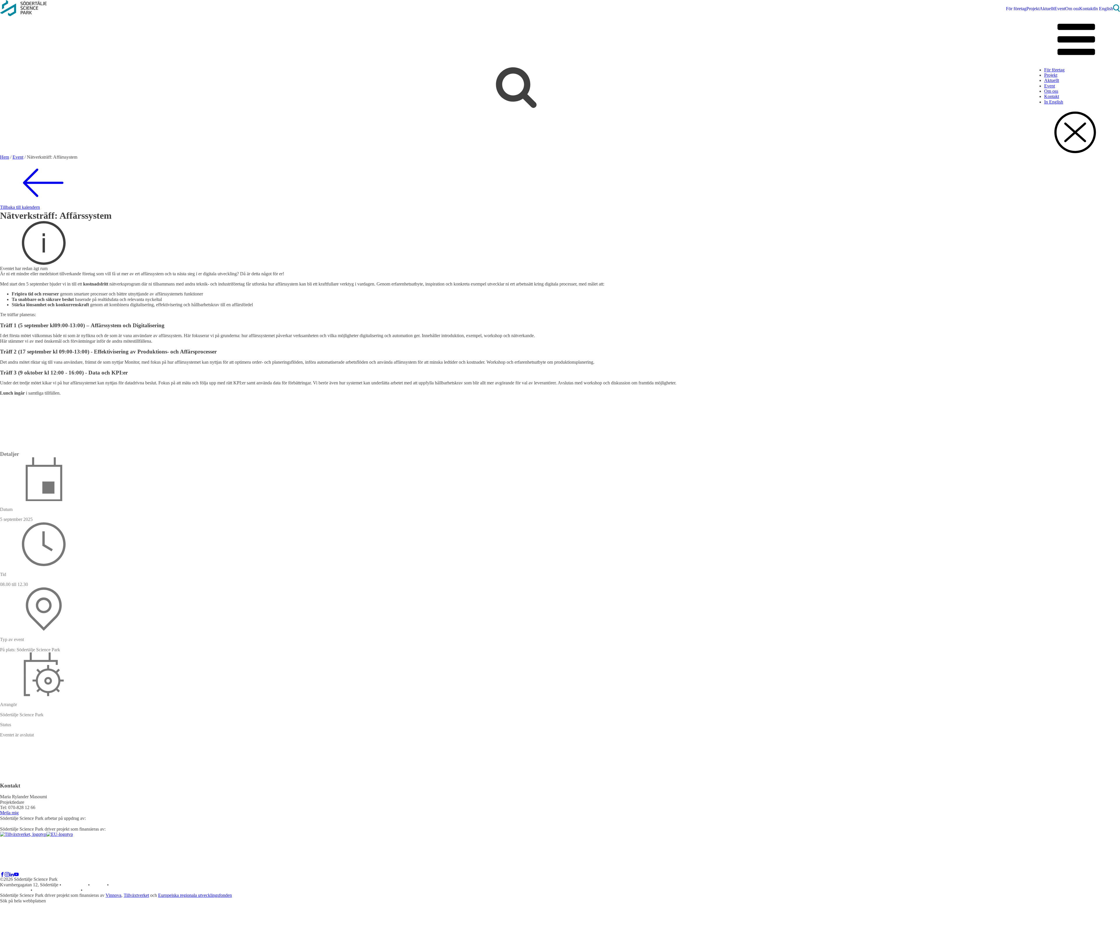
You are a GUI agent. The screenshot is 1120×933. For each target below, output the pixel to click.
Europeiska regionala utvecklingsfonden (195, 895)
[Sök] (1116, 10)
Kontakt (1086, 8)
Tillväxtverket (136, 895)
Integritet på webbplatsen (57, 890)
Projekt (1033, 8)
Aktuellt (1047, 8)
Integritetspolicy (14, 890)
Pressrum (118, 884)
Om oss (1072, 8)
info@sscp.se (74, 884)
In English (1103, 8)
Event (1059, 8)
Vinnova (113, 895)
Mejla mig (9, 812)
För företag (1016, 8)
